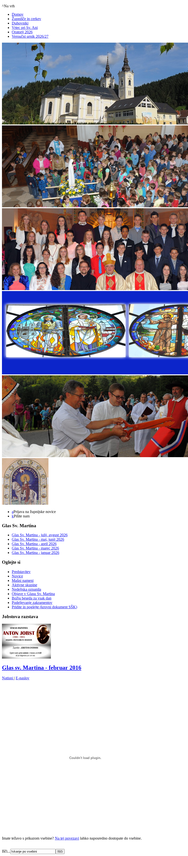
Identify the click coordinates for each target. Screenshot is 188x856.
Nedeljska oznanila (26, 589)
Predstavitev (21, 572)
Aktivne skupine (24, 585)
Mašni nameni (23, 580)
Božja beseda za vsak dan (31, 598)
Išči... (6, 851)
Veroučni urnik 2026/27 (30, 36)
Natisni (8, 678)
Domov (18, 14)
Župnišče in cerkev (26, 19)
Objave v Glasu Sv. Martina (33, 594)
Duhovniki (20, 23)
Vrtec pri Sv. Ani (25, 27)
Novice (17, 576)
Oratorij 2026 (22, 32)
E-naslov (22, 678)
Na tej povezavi (67, 838)
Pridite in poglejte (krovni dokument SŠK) (44, 607)
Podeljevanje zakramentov (32, 602)
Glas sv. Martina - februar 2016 (41, 667)
